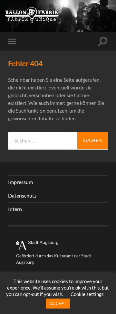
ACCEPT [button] (58, 303)
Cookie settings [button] (87, 294)
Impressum (20, 182)
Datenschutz (22, 195)
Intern (15, 209)
